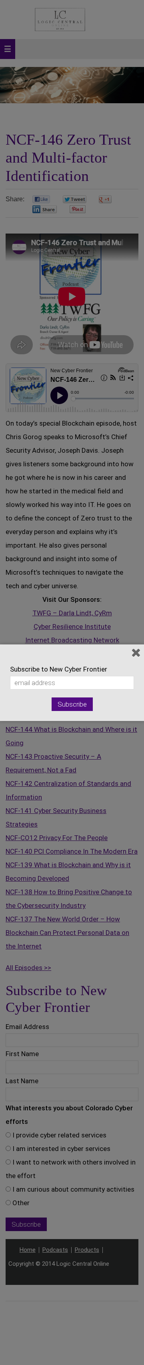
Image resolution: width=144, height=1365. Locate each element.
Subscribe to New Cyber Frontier (58, 669)
